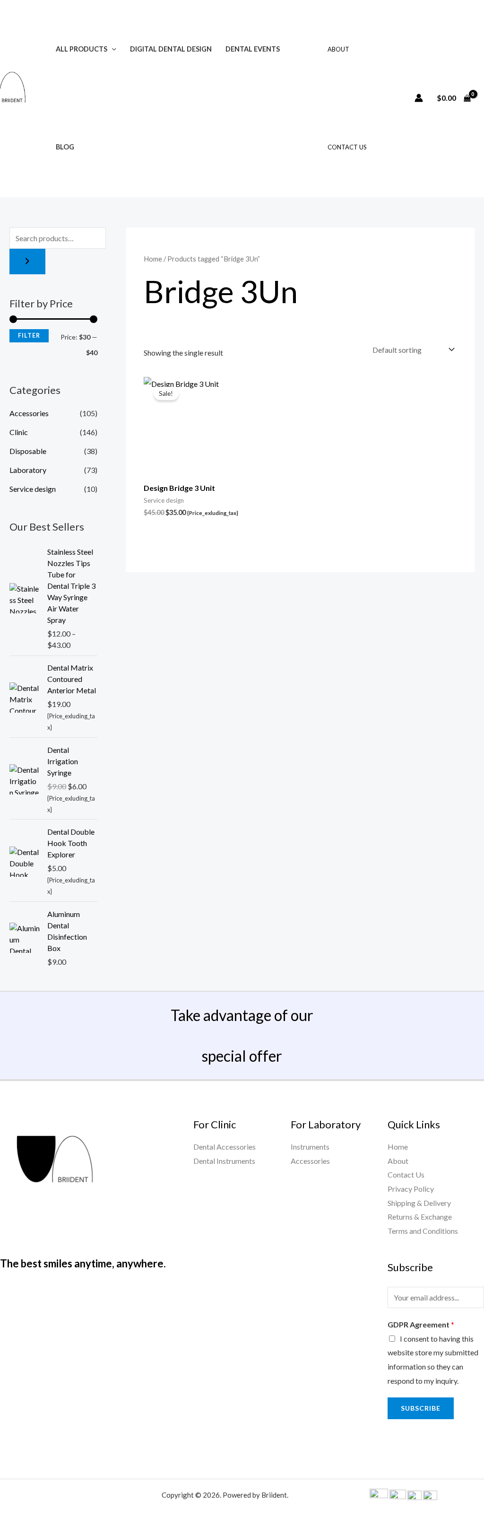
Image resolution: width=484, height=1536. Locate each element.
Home (153, 258)
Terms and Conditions (423, 1230)
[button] (111, 49)
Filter (29, 335)
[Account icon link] (419, 98)
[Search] (27, 261)
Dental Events (252, 49)
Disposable (27, 450)
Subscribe (421, 1408)
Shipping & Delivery (419, 1202)
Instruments (310, 1146)
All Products (81, 49)
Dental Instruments (224, 1160)
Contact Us (347, 147)
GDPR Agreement (421, 1324)
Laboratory (27, 469)
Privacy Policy (411, 1188)
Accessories (29, 413)
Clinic (18, 432)
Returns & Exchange (420, 1216)
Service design (32, 488)
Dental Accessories (224, 1146)
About (338, 49)
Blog (65, 147)
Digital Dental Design (171, 49)
